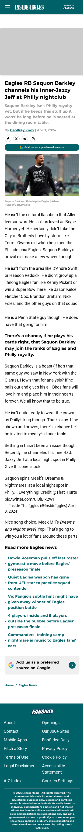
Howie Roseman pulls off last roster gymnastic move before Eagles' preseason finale (43, 563)
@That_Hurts (64, 492)
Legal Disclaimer (19, 765)
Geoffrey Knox (22, 130)
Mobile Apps (15, 739)
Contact (11, 731)
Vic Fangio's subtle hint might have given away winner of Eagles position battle (43, 602)
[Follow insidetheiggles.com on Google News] (72, 665)
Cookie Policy (54, 757)
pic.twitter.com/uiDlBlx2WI (29, 499)
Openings (51, 722)
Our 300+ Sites (55, 731)
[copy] (33, 139)
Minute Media (30, 792)
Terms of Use (16, 757)
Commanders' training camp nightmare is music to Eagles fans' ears (42, 640)
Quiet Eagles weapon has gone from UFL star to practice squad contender (39, 583)
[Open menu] (7, 7)
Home (9, 685)
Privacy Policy (54, 748)
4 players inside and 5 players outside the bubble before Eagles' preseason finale (41, 621)
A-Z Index (12, 780)
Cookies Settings (57, 780)
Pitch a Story (15, 748)
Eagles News (28, 685)
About (9, 722)
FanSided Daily (56, 739)
